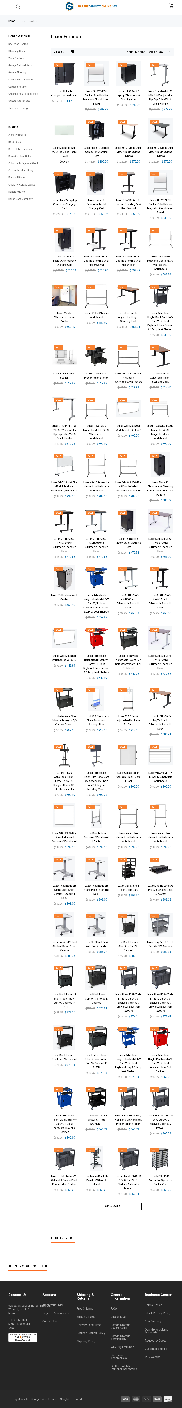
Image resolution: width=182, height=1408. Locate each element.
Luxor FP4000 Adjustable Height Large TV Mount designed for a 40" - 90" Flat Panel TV (64, 781)
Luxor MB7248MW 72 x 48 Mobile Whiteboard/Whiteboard (128, 377)
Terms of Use (153, 1305)
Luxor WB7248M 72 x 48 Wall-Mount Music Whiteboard (160, 776)
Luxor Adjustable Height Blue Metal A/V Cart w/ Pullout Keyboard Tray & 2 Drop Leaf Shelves (128, 1063)
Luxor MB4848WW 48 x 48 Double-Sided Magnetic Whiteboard (128, 486)
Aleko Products (17, 134)
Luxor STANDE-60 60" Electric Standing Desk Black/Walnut (128, 204)
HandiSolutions (17, 191)
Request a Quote (156, 1340)
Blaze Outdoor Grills (19, 156)
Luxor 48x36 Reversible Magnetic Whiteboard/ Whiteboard (96, 486)
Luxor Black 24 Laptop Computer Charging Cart (64, 204)
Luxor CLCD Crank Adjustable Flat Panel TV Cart (128, 720)
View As (59, 52)
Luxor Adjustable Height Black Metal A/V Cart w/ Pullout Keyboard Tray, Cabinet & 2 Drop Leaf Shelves (160, 321)
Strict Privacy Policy (158, 1313)
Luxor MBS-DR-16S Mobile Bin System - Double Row (160, 1180)
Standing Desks (17, 51)
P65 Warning (152, 1357)
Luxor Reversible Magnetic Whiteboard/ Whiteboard (128, 837)
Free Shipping (85, 1308)
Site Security (153, 1321)
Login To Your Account (56, 1313)
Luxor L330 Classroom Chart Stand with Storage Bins (96, 720)
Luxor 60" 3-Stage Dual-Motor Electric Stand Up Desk (128, 151)
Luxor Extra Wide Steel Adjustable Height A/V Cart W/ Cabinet (64, 720)
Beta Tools (14, 141)
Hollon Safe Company (20, 198)
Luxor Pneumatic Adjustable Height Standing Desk (128, 317)
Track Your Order (52, 1305)
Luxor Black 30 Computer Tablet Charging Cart (96, 204)
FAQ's (114, 1308)
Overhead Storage (18, 108)
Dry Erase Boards (18, 44)
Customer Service (156, 1348)
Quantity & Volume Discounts (156, 1331)
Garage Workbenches (20, 79)
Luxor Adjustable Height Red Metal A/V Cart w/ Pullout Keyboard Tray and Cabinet (160, 1063)
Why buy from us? (122, 1347)
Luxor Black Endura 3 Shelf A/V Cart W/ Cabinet (128, 946)
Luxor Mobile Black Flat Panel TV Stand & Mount (96, 1180)
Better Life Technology (21, 149)
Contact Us (49, 1321)
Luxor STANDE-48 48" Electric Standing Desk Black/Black (128, 260)
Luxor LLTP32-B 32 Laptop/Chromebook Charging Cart (128, 95)
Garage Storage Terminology (120, 1337)
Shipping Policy (86, 1341)
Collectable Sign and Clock (23, 163)
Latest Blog (118, 1316)
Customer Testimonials (119, 1357)
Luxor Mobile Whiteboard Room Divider (64, 317)
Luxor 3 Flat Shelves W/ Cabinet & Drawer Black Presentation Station (128, 1119)
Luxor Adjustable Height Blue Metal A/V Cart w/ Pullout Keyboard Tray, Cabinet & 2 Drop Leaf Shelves (96, 603)
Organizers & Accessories (23, 93)
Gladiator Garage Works (21, 184)
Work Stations (16, 58)
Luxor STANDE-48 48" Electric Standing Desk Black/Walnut (96, 260)
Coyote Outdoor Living (20, 170)
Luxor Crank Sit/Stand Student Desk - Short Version (64, 946)
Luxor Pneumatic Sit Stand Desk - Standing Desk (96, 889)
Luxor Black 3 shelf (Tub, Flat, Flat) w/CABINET (96, 1119)
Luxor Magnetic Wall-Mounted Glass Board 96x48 (64, 151)
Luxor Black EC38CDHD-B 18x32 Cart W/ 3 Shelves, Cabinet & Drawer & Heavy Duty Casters (128, 1002)
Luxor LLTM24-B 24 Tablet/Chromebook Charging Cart (64, 260)
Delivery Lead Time (89, 1325)
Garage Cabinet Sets (20, 65)
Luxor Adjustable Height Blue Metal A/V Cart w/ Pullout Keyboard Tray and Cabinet (64, 1123)
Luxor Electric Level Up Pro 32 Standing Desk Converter (160, 889)
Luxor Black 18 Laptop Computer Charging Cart (96, 151)
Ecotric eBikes (16, 177)
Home (11, 21)
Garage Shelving (17, 86)
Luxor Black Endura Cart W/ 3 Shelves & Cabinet (96, 998)
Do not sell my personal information (124, 1368)
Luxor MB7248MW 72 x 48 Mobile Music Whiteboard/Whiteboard (64, 486)
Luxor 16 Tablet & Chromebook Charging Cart (128, 542)
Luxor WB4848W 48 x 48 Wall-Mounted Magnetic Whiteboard (64, 837)
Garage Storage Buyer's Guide (120, 1326)
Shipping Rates (86, 1316)
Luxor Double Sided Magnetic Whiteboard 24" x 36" (96, 837)
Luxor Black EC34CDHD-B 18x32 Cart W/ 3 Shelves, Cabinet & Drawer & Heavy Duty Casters (160, 1002)
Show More (112, 1206)
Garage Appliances (19, 101)
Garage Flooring (17, 72)
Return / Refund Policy (91, 1333)
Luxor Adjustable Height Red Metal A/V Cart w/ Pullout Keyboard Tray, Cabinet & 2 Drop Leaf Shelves (96, 664)
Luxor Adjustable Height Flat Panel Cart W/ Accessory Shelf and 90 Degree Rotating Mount (96, 781)
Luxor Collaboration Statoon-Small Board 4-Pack (128, 776)
